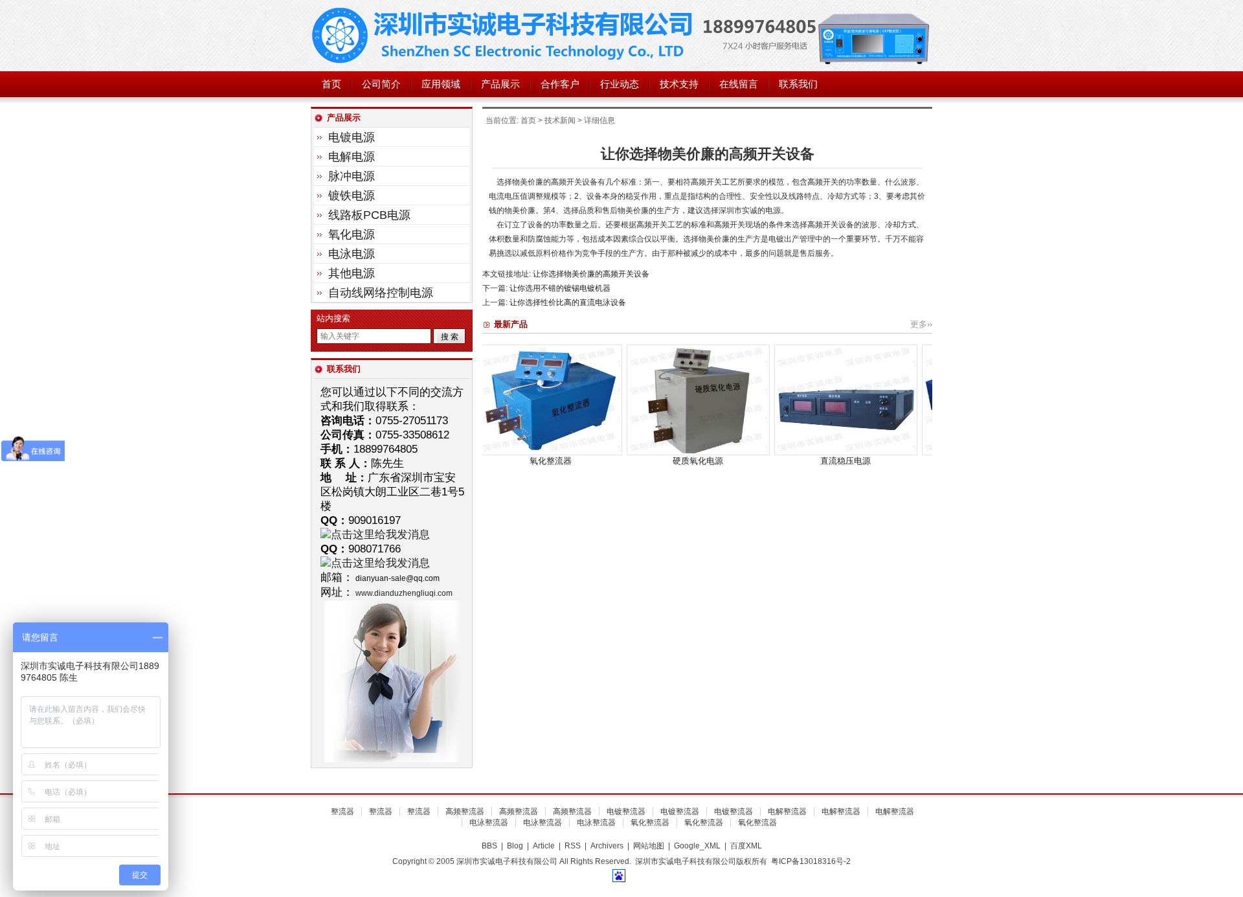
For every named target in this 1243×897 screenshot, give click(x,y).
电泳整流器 (488, 822)
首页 (331, 84)
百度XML (746, 845)
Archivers (606, 845)
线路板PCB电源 (369, 215)
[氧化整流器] (502, 452)
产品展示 (500, 84)
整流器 (342, 811)
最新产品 (511, 324)
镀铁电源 (351, 195)
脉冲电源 (351, 176)
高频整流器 (464, 811)
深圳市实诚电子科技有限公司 (505, 35)
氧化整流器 (503, 461)
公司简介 (381, 84)
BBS (489, 845)
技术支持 (679, 84)
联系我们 (798, 84)
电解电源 (351, 156)
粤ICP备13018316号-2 (811, 861)
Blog (515, 845)
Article (544, 845)
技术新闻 (560, 120)
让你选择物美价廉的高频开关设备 (591, 273)
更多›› (921, 324)
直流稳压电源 (797, 461)
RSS (573, 845)
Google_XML (697, 845)
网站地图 (648, 845)
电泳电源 (351, 253)
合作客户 (560, 84)
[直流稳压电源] (797, 452)
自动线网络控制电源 (380, 292)
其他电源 (351, 273)
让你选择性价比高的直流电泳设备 (568, 302)
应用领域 (440, 84)
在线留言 (738, 84)
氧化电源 (351, 234)
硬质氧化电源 (650, 461)
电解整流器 (787, 811)
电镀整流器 (626, 811)
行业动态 (619, 84)
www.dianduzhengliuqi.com (404, 593)
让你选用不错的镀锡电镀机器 (560, 288)
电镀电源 (351, 137)
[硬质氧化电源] (650, 452)
